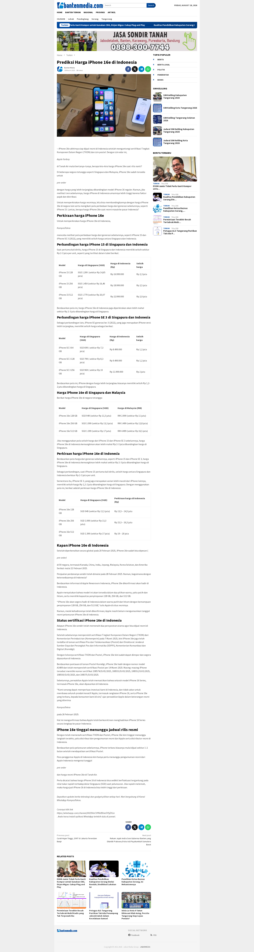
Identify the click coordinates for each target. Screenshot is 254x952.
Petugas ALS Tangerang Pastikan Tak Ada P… (180, 232)
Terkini (156, 184)
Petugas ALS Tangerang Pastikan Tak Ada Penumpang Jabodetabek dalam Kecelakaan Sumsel (103, 914)
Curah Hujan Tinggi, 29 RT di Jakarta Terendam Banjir (77, 838)
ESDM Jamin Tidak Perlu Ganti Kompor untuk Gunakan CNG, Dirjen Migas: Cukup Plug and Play (71, 883)
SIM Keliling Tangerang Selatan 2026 (179, 119)
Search (151, 5)
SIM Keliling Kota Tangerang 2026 (180, 108)
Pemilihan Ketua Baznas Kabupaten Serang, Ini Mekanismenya (133, 882)
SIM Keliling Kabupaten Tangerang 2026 (175, 96)
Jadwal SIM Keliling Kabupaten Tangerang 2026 (178, 130)
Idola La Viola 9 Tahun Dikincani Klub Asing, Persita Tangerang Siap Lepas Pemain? (135, 914)
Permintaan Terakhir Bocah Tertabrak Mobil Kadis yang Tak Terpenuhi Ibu (70, 913)
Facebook (135, 935)
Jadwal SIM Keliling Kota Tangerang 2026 (175, 142)
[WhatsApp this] (148, 69)
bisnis (160, 80)
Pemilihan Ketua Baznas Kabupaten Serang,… (175, 209)
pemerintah (163, 75)
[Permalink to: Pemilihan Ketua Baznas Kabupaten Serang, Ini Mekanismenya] (136, 869)
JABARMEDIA (145, 947)
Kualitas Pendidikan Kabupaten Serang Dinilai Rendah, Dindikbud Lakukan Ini (159, 25)
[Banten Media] (80, 5)
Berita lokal (163, 64)
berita (160, 59)
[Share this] (128, 69)
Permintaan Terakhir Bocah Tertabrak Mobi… (177, 221)
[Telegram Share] (141, 69)
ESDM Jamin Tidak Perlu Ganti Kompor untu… (172, 187)
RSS (154, 935)
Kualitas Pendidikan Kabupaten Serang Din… (179, 198)
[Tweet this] (135, 69)
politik (161, 70)
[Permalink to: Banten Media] (60, 68)
